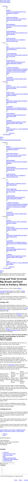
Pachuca (14, 431)
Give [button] (4, 178)
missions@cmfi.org (4, 446)
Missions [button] (5, 142)
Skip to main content (5, 0)
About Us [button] (5, 216)
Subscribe (3, 465)
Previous (5, 434)
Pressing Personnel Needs (9, 458)
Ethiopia (20, 315)
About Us (5, 81)
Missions (5, 6)
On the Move (11, 364)
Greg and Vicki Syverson (6, 291)
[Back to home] (5, 2)
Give (4, 42)
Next (4, 435)
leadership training (20, 429)
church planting (4, 429)
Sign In (2, 137)
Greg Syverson (12, 429)
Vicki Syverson (20, 431)
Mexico (20, 288)
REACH (18, 313)
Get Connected (6, 134)
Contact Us (12, 133)
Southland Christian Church (13, 330)
